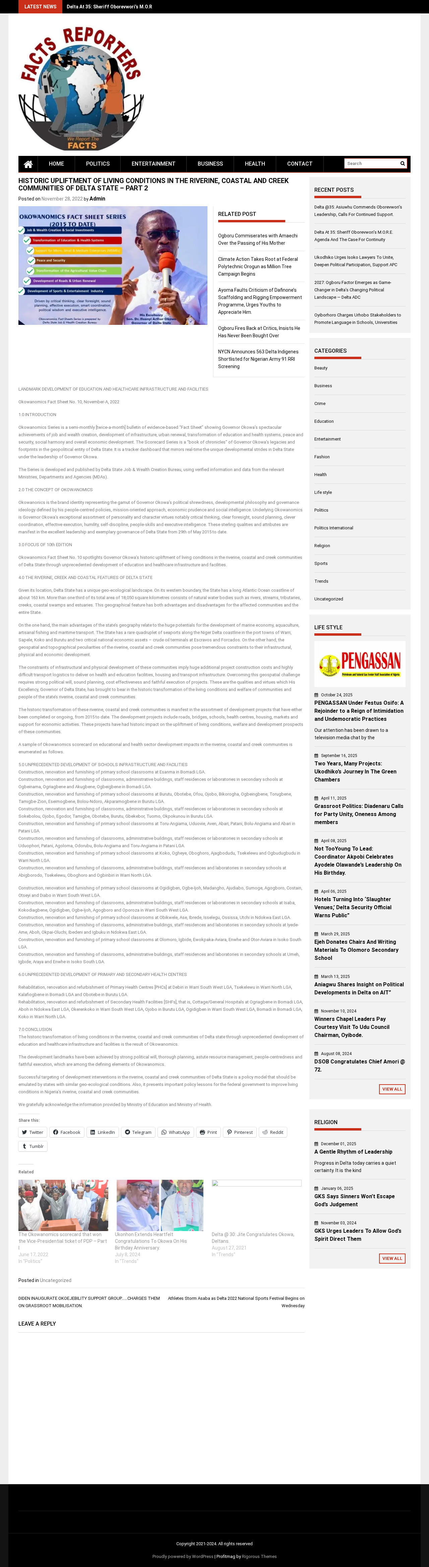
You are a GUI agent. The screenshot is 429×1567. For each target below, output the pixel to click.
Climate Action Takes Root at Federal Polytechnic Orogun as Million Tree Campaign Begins (258, 266)
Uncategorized (55, 1280)
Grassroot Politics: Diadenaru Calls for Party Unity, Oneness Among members (359, 814)
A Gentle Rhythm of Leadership (353, 1152)
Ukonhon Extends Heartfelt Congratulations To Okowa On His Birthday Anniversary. (151, 1241)
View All (392, 1089)
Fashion (322, 456)
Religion (322, 545)
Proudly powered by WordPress (182, 1556)
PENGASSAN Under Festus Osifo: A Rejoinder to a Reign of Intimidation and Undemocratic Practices (359, 711)
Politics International (333, 527)
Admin (97, 198)
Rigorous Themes (259, 1556)
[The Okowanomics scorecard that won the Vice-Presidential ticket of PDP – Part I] (63, 1205)
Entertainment (154, 164)
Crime (319, 403)
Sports (321, 563)
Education (324, 421)
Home (56, 164)
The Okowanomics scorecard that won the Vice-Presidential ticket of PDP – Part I (62, 1241)
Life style (323, 492)
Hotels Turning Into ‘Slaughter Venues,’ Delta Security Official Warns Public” (352, 907)
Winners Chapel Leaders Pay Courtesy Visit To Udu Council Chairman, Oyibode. (351, 1027)
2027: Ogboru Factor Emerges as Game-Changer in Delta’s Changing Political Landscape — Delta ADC (352, 290)
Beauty (320, 367)
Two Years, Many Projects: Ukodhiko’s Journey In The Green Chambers (355, 771)
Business (210, 164)
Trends (321, 581)
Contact (300, 164)
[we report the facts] (28, 164)
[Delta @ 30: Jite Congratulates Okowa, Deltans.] (257, 1205)
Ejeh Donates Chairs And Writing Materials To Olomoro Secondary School (356, 950)
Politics (98, 164)
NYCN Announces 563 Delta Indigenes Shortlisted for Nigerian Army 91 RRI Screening (258, 359)
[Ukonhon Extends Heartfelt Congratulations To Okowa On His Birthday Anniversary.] (160, 1205)
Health (255, 164)
